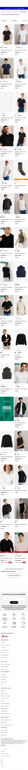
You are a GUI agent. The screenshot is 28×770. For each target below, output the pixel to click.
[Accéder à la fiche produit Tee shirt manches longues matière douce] (7, 441)
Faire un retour (3, 647)
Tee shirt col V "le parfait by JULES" (9, 321)
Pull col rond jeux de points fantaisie (9, 558)
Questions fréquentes (5, 655)
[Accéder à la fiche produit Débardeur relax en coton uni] (21, 508)
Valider (14, 602)
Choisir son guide (4, 730)
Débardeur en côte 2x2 (20, 219)
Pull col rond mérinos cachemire (8, 524)
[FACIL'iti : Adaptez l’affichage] (5, 636)
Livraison (2, 642)
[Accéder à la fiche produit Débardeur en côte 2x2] (21, 203)
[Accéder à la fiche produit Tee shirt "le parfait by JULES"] (21, 542)
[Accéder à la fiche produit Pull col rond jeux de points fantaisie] (7, 542)
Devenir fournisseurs (5, 698)
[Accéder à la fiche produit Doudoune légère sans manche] (7, 203)
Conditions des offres (5, 753)
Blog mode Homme (4, 693)
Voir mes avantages (4, 666)
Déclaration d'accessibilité (6, 713)
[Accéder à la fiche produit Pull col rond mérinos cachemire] (7, 508)
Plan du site (3, 766)
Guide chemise (3, 735)
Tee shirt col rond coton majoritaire (9, 50)
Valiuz (2, 764)
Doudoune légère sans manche (8, 219)
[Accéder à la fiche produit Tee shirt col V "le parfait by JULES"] (7, 305)
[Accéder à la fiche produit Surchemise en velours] (21, 407)
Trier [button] (25, 20)
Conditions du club (4, 669)
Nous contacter (3, 652)
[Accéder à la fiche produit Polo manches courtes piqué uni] (7, 136)
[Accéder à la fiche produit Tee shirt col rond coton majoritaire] (7, 34)
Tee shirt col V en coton (20, 84)
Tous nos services (4, 657)
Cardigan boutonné (5, 355)
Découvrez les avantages (5, 664)
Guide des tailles (4, 732)
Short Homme (3, 674)
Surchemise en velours (20, 422)
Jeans (2, 684)
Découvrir (3, 745)
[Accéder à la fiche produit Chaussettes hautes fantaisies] (21, 170)
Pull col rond (18, 355)
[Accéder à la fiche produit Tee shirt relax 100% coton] (7, 102)
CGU (2, 760)
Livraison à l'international (5, 645)
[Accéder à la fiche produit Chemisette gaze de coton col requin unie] (21, 305)
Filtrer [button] (5, 20)
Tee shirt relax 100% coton (7, 117)
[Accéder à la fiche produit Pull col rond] (21, 339)
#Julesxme (3, 751)
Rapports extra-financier (5, 703)
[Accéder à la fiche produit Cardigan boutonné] (7, 339)
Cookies (2, 762)
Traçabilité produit (4, 708)
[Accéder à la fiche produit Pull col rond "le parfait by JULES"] (7, 237)
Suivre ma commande (5, 650)
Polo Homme (3, 679)
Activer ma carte (4, 722)
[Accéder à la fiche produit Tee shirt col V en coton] (21, 68)
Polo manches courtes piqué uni (8, 151)
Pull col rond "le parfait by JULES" (9, 253)
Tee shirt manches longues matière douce (10, 456)
